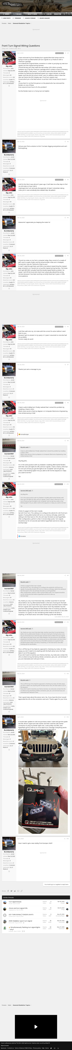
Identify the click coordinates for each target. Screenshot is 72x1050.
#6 (68, 326)
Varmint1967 (9, 454)
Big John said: (25, 447)
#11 (68, 575)
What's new (32, 14)
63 (10, 75)
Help (43, 1048)
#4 (68, 217)
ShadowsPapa (60, 916)
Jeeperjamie (12, 910)
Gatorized (61, 928)
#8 (68, 402)
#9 (68, 440)
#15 (68, 838)
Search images (45, 18)
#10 (68, 484)
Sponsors (3, 1048)
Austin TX (11, 79)
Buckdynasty (9, 155)
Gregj (62, 909)
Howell (10, 903)
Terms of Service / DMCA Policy (23, 1048)
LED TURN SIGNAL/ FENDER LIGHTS (21, 915)
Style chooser (5, 1045)
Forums (18, 14)
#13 (68, 673)
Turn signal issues (15, 902)
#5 (68, 256)
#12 (68, 622)
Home (47, 1048)
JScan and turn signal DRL (18, 908)
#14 (68, 717)
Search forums (30, 18)
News (7, 14)
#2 (68, 141)
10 (9, 460)
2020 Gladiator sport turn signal (20, 921)
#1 (68, 53)
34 (10, 463)
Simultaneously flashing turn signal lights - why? (24, 928)
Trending (18, 18)
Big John (5, 48)
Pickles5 (11, 931)
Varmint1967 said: (26, 490)
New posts (6, 18)
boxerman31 (12, 916)
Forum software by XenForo (16, 1043)
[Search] (69, 14)
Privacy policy (37, 1048)
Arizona (11, 467)
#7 (68, 364)
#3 (68, 179)
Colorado (12, 168)
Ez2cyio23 (11, 923)
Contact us (10, 1048)
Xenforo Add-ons (41, 1043)
